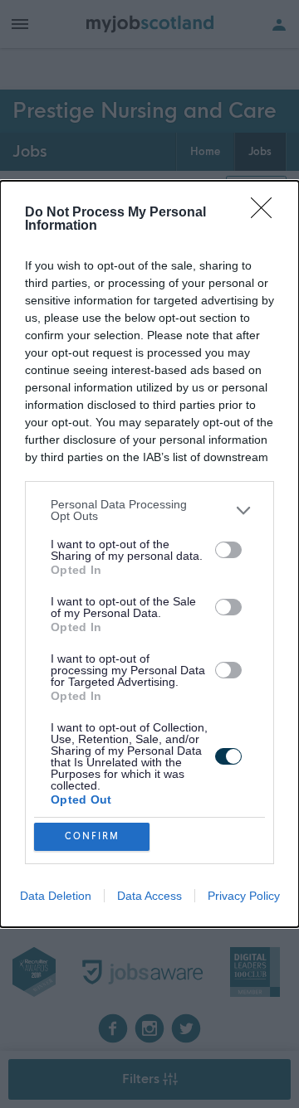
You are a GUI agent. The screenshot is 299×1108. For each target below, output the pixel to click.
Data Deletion (55, 895)
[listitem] (149, 510)
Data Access (149, 895)
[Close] (266, 213)
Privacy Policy (244, 895)
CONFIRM (92, 836)
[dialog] (149, 554)
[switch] (228, 550)
